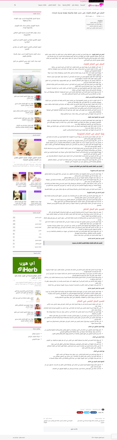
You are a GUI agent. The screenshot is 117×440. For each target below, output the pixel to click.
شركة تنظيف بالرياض (34, 336)
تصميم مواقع (36, 333)
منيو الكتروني (36, 339)
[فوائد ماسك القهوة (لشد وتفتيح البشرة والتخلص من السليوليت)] (34, 195)
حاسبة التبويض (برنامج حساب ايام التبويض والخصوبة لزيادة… (27, 26)
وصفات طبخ (75, 5)
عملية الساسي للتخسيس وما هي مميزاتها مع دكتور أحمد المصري (27, 87)
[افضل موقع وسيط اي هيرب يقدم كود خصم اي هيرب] (27, 265)
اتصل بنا (82, 1)
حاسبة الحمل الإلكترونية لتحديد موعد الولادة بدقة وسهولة (27, 19)
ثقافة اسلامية (38, 247)
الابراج (40, 231)
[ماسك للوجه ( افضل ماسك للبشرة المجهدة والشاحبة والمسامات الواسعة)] (34, 176)
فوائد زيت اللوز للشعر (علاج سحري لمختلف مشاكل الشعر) (24, 104)
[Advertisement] (74, 42)
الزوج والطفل (38, 244)
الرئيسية (82, 5)
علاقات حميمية (42, 5)
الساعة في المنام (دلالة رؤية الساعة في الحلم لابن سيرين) (90, 421)
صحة (59, 5)
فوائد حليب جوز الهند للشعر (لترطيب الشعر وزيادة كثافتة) (23, 119)
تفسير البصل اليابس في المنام (94, 28)
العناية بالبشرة (38, 140)
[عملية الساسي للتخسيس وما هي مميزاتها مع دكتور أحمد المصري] (27, 84)
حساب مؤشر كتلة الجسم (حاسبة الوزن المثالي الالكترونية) (27, 33)
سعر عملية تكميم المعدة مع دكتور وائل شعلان (23, 97)
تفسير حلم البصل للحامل (96, 26)
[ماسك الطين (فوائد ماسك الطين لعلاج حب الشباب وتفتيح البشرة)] (27, 147)
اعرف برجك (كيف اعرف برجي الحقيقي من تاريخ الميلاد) (27, 62)
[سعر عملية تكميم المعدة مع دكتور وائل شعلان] (37, 98)
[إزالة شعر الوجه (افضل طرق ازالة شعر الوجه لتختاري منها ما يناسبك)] (19, 195)
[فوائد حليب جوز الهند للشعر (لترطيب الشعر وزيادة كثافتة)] (37, 119)
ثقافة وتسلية (66, 5)
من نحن (87, 1)
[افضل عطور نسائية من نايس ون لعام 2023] (37, 299)
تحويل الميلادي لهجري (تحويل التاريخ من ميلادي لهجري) (27, 48)
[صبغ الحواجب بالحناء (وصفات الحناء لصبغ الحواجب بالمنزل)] (19, 176)
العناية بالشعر (38, 224)
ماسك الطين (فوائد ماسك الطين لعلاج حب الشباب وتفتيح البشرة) (27, 158)
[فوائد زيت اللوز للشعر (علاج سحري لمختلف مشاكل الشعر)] (37, 105)
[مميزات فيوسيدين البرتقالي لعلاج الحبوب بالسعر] (37, 306)
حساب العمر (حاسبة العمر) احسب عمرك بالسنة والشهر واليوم (27, 55)
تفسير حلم (82, 409)
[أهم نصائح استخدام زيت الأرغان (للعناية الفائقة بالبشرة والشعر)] (37, 127)
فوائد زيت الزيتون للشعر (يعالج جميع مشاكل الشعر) (23, 112)
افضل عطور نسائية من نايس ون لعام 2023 (23, 299)
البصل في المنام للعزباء (96, 23)
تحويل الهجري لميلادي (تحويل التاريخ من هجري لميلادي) (27, 41)
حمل (40, 234)
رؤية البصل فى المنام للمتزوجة (94, 24)
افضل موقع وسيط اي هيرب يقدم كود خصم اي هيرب (27, 276)
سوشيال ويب (15, 437)
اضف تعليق (73, 429)
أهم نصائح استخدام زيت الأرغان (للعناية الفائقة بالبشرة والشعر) (24, 126)
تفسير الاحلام (88, 409)
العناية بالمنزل (52, 5)
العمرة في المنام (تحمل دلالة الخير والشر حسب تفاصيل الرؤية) (58, 421)
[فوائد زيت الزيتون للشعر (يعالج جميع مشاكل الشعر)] (37, 112)
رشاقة (27, 82)
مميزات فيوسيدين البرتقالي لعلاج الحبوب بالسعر (24, 306)
